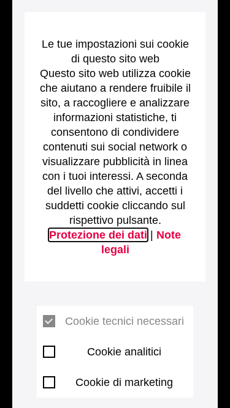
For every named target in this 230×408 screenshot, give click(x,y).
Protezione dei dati (98, 235)
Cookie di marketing (124, 382)
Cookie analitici (124, 352)
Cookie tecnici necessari (124, 321)
